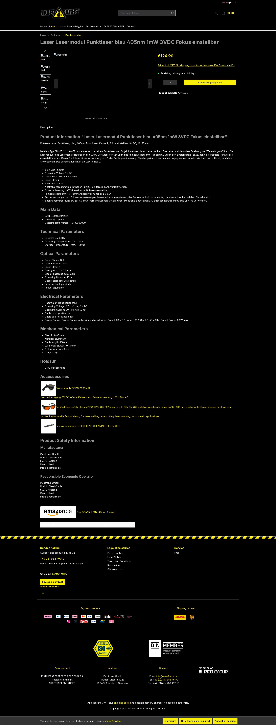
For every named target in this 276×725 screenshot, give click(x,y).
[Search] (172, 13)
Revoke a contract (52, 581)
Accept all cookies (225, 721)
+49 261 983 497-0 (52, 558)
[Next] (149, 84)
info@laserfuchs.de (166, 676)
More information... (113, 721)
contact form (59, 573)
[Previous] (56, 84)
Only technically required (195, 721)
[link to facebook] (43, 593)
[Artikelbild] (103, 84)
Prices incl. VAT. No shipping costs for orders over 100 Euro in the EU (196, 65)
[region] (96, 84)
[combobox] (143, 13)
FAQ (176, 553)
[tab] (46, 127)
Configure (170, 721)
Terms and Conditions (119, 561)
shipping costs (122, 702)
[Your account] (216, 13)
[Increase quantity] (180, 82)
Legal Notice (114, 557)
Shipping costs (115, 569)
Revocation (113, 565)
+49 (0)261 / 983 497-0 (165, 679)
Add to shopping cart (210, 82)
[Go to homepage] (60, 12)
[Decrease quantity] (161, 82)
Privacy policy (115, 553)
